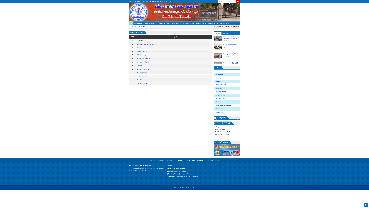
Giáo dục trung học (142, 55)
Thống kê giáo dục (220, 95)
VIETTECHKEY (191, 187)
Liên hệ (217, 160)
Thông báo (218, 71)
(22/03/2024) (217, 49)
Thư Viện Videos (220, 112)
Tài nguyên (186, 23)
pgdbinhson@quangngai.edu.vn (163, 1)
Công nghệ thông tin (221, 98)
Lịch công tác (219, 78)
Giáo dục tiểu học (142, 51)
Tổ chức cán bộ (141, 76)
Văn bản (161, 23)
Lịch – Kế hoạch (220, 74)
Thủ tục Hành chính (173, 23)
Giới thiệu (137, 23)
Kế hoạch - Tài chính (143, 62)
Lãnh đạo (140, 65)
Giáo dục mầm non (142, 48)
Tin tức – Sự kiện (170, 160)
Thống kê (211, 23)
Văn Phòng (140, 80)
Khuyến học (219, 102)
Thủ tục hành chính (221, 84)
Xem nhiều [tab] (226, 33)
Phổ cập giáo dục (142, 72)
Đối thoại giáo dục (222, 23)
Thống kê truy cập (223, 123)
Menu (218, 68)
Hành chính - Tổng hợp (144, 58)
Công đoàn (140, 40)
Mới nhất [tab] (217, 33)
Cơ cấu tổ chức (137, 32)
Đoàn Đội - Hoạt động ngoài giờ (146, 44)
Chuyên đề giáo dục (198, 23)
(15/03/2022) (217, 58)
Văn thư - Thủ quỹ (142, 83)
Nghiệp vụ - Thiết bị (143, 69)
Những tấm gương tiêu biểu (223, 105)
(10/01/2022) (225, 40)
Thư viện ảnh (219, 108)
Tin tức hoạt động (150, 23)
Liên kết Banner (222, 142)
